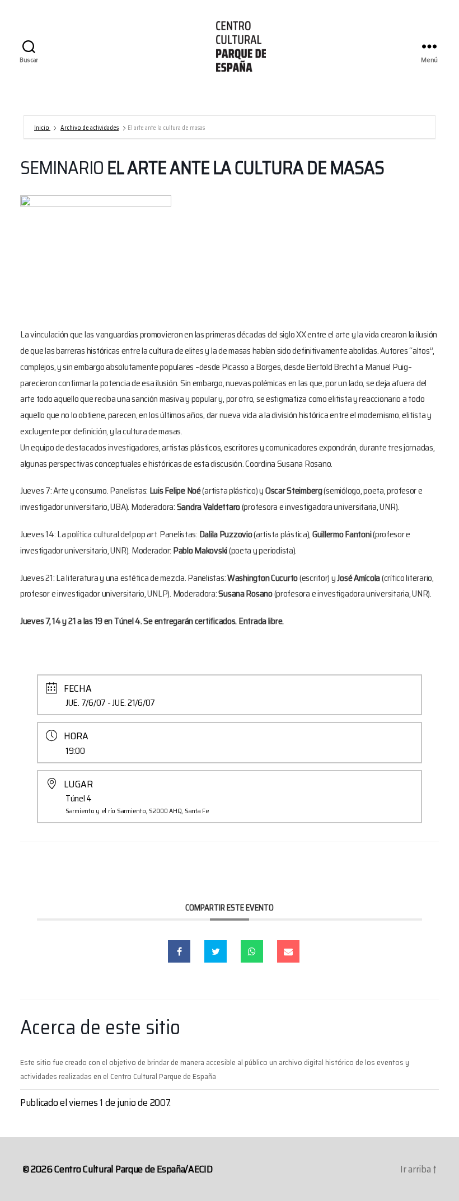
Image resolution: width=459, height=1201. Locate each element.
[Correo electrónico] (288, 951)
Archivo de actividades (89, 128)
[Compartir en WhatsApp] (252, 951)
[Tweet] (215, 951)
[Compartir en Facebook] (179, 951)
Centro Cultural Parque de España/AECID (133, 1169)
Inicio (42, 128)
